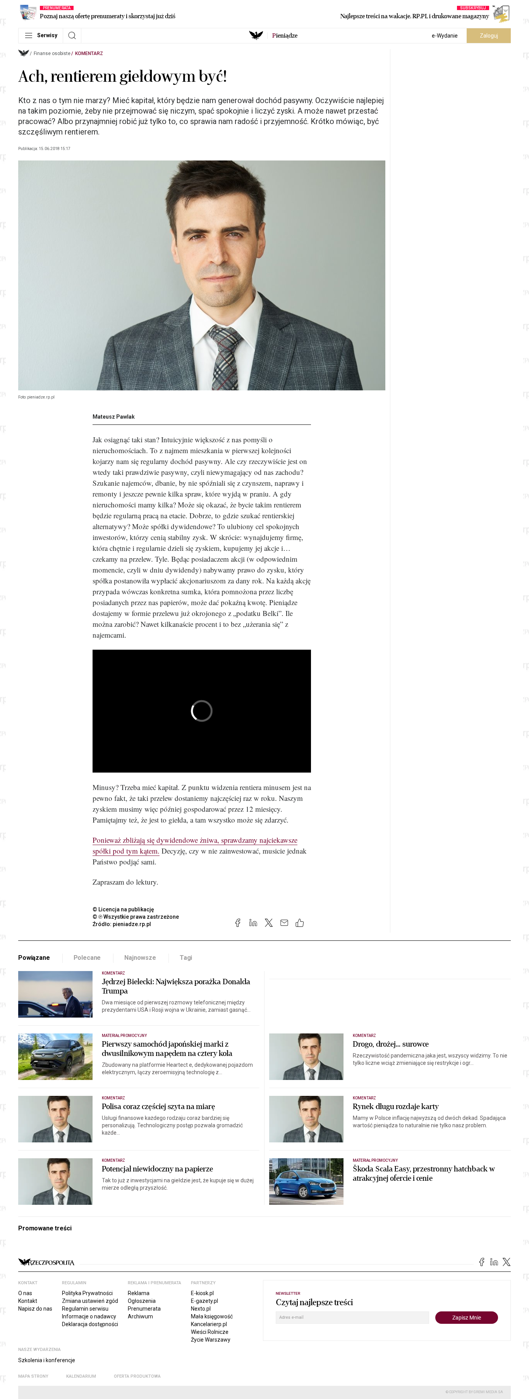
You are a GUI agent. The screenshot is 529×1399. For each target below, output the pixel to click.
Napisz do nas (35, 1309)
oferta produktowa (137, 1376)
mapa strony (33, 1376)
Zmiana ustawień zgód (90, 1301)
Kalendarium (81, 1376)
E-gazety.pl (204, 1301)
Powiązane (34, 957)
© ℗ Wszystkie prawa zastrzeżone (136, 917)
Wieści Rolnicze (209, 1332)
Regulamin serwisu (85, 1309)
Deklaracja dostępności (90, 1324)
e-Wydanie (445, 36)
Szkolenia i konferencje (46, 1360)
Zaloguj (489, 36)
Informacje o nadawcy (89, 1316)
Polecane (87, 957)
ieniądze (284, 36)
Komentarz (89, 53)
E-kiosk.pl (202, 1293)
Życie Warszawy (210, 1340)
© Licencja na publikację (124, 909)
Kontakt (27, 1301)
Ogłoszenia (142, 1301)
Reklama (138, 1293)
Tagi (186, 957)
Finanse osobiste (52, 53)
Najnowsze (140, 957)
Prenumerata (144, 1309)
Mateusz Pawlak (114, 417)
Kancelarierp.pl (209, 1324)
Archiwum (140, 1316)
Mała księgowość (212, 1316)
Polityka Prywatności (87, 1293)
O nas (25, 1293)
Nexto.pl (201, 1309)
